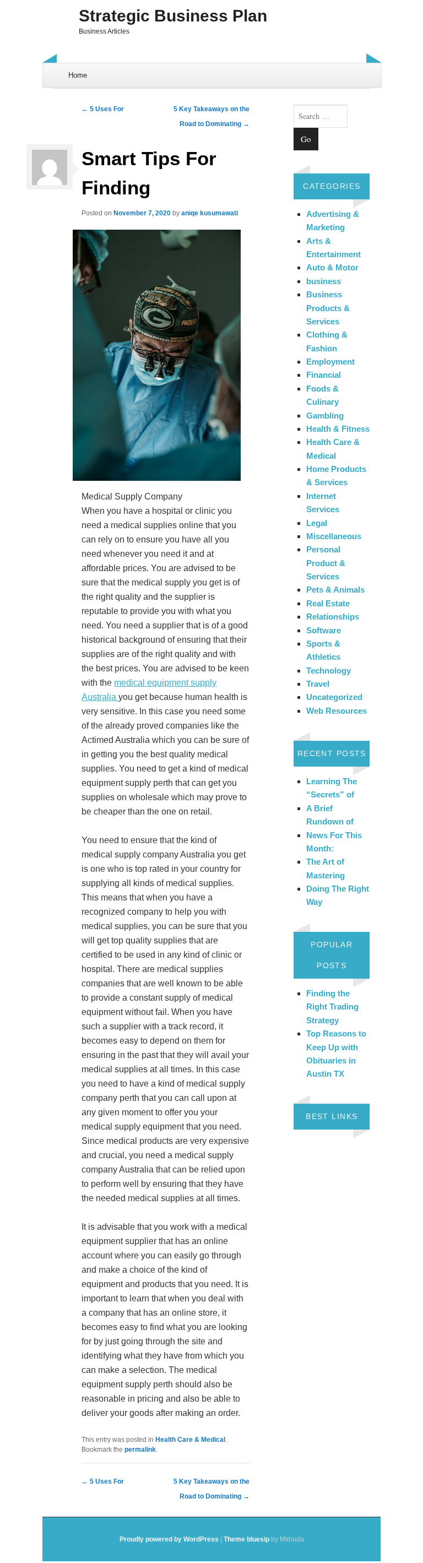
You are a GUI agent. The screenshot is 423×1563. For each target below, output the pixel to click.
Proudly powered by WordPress (169, 1539)
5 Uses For (103, 109)
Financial (323, 374)
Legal (316, 523)
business (323, 281)
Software (323, 630)
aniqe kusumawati (209, 213)
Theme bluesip (246, 1539)
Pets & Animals (335, 589)
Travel (317, 683)
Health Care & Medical (190, 1439)
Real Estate (328, 603)
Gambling (325, 415)
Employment (330, 361)
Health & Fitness (338, 428)
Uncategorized (334, 697)
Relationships (332, 616)
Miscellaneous (333, 536)
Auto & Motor (332, 267)
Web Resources (336, 710)
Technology (328, 670)
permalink (140, 1449)
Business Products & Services (328, 308)
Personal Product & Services (325, 563)
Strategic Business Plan (173, 16)
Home (77, 75)
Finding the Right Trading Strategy (332, 1007)
